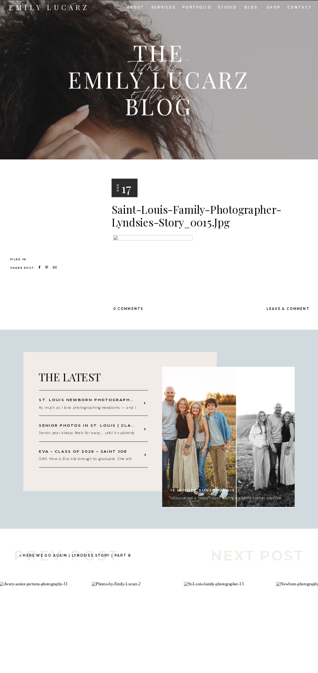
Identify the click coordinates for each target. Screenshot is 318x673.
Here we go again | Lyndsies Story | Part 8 (77, 555)
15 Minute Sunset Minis (202, 490)
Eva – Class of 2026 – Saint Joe (83, 451)
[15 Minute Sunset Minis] (228, 437)
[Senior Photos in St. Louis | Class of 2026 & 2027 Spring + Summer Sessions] (145, 429)
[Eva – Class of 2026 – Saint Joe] (145, 455)
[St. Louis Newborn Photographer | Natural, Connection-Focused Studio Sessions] (144, 403)
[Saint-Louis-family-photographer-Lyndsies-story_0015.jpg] (52, 194)
